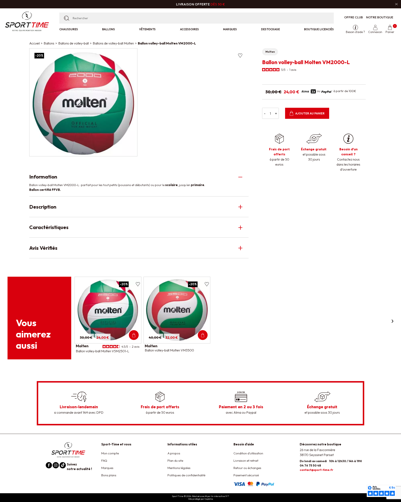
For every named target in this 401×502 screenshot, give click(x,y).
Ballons (108, 29)
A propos (174, 453)
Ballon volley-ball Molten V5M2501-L (102, 351)
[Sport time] (68, 449)
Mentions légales (179, 468)
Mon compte (110, 453)
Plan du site (175, 461)
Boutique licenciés (319, 29)
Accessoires (189, 29)
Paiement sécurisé (246, 475)
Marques (230, 29)
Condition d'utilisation (248, 453)
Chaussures (68, 29)
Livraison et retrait (245, 461)
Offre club (353, 17)
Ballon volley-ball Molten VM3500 (169, 350)
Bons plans (108, 475)
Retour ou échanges (247, 468)
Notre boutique (379, 17)
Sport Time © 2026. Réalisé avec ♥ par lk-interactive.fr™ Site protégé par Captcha (200, 497)
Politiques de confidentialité (186, 475)
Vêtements (147, 29)
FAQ (104, 461)
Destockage (270, 29)
